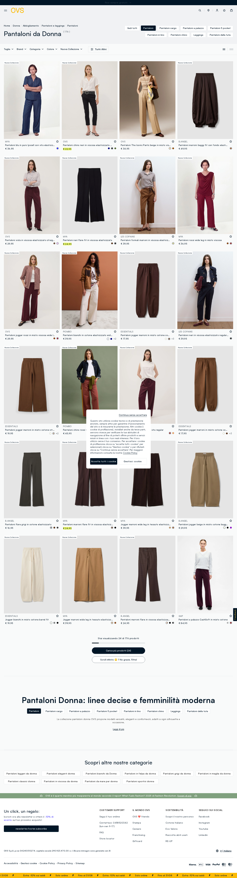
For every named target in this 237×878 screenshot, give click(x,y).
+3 (172, 338)
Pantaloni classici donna (21, 781)
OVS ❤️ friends (141, 816)
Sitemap (80, 863)
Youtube (203, 828)
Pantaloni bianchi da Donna (101, 773)
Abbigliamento (31, 25)
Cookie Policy (47, 863)
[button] (208, 10)
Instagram (204, 822)
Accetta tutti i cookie (103, 461)
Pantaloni (72, 25)
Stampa (137, 822)
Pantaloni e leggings (53, 25)
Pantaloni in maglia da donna (214, 773)
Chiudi (228, 875)
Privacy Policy (65, 863)
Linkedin (203, 835)
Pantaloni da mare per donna (101, 781)
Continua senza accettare (133, 415)
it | (226, 851)
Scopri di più (184, 795)
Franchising (139, 835)
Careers (137, 828)
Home (7, 25)
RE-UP (169, 841)
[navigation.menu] (5, 10)
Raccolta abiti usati (177, 835)
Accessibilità (11, 863)
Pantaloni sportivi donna (140, 781)
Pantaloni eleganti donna (61, 773)
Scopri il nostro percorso (180, 816)
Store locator (106, 838)
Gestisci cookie (29, 863)
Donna (16, 25)
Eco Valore (172, 828)
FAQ (101, 832)
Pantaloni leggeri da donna (21, 773)
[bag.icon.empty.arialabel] (231, 10)
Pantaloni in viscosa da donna (61, 781)
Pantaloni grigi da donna (177, 773)
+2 (115, 338)
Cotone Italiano (174, 822)
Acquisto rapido (31, 134)
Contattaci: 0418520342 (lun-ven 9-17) (113, 824)
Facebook (204, 816)
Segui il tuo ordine (109, 816)
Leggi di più (118, 729)
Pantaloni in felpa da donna (140, 773)
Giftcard (137, 841)
